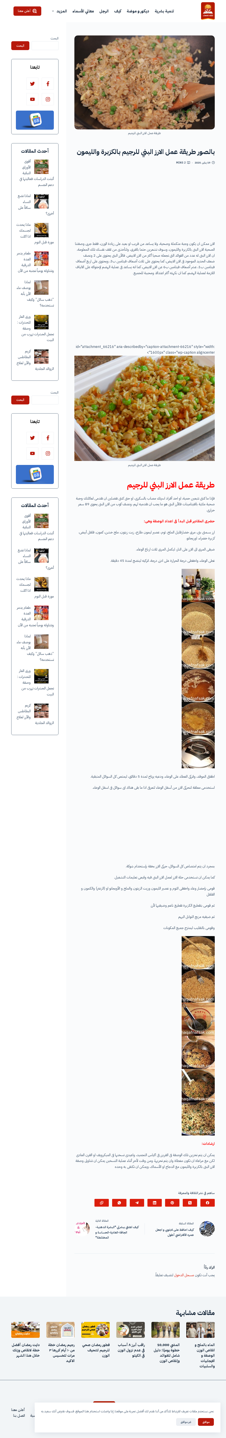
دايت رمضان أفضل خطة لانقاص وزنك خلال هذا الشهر (26, 1350)
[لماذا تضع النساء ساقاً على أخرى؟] (41, 201)
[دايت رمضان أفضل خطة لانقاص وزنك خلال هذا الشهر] (25, 1330)
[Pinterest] (172, 1203)
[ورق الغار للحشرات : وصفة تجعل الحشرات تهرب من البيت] (41, 322)
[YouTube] (32, 99)
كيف (117, 11)
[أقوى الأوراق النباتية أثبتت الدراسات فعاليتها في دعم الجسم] (41, 167)
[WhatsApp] (119, 1203)
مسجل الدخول (184, 1275)
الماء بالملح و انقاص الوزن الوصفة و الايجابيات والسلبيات (205, 1355)
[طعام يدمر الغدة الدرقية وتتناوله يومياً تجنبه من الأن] (41, 259)
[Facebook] (207, 1203)
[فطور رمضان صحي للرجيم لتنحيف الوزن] (95, 1330)
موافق (205, 1422)
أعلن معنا (24, 10)
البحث (54, 38)
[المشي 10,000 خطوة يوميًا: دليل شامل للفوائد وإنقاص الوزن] (165, 1330)
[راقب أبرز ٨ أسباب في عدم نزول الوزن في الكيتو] (130, 1330)
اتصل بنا (19, 1415)
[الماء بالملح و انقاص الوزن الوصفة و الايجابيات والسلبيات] (200, 1330)
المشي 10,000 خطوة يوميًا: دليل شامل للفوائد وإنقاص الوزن (167, 1353)
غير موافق (186, 1422)
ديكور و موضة (138, 11)
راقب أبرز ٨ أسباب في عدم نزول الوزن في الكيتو (131, 1350)
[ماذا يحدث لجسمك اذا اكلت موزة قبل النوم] (41, 230)
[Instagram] (48, 99)
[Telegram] (137, 1203)
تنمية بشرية (164, 11)
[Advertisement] (144, 205)
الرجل (104, 11)
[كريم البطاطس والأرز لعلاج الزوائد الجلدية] (41, 356)
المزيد (61, 11)
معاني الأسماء (83, 11)
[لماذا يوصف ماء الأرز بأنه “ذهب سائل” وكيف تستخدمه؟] (41, 287)
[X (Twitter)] (190, 1203)
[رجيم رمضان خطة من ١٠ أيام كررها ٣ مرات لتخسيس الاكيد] (60, 1330)
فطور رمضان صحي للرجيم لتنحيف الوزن (96, 1350)
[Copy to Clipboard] (101, 1203)
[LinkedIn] (154, 1203)
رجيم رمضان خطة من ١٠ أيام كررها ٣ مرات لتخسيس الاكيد (61, 1353)
